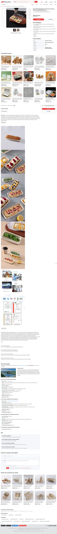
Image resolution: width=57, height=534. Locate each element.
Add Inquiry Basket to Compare (16, 32)
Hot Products (10, 528)
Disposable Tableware (21, 6)
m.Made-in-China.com (30, 529)
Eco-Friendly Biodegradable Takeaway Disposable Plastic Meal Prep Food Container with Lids (50, 99)
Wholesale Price (34, 528)
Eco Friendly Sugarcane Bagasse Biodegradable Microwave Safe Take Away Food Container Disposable (6, 99)
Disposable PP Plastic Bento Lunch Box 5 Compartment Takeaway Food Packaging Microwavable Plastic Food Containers (28, 83)
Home (2, 6)
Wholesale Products (28, 528)
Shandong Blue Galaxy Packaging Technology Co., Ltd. (42, 11)
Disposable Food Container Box (26, 521)
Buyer (36, 4)
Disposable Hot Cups (17, 521)
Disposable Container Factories (29, 519)
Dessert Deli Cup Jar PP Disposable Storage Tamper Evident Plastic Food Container (28, 67)
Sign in (55, 2)
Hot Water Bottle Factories (14, 519)
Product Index (43, 528)
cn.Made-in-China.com (37, 529)
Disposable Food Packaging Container (7, 521)
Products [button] (15, 1)
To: (5, 458)
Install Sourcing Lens (23, 525)
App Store (3, 525)
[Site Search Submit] (36, 2)
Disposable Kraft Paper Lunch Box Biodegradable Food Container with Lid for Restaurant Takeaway (17, 67)
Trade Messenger (15, 525)
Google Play (8, 525)
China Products (15, 528)
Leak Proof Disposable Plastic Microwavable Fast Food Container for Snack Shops (50, 67)
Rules (55, 4)
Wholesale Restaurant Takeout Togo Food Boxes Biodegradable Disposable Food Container (6, 67)
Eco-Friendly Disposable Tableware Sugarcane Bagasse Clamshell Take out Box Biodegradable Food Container (39, 67)
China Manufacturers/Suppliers (21, 528)
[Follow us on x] (50, 525)
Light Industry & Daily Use (7, 6)
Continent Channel (39, 528)
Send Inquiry (39, 19)
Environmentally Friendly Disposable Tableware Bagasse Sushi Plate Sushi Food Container (51, 502)
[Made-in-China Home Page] (6, 2)
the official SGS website (22, 365)
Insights (47, 528)
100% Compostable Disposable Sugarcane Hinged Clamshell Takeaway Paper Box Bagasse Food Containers (39, 99)
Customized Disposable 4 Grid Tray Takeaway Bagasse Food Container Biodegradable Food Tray (17, 502)
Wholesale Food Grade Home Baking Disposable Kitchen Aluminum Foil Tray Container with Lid (17, 99)
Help (40, 4)
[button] (33, 1)
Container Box (21, 519)
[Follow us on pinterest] (54, 525)
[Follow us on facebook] (49, 525)
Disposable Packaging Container (40, 519)
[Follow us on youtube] (53, 525)
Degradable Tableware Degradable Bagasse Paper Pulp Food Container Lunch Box (6, 486)
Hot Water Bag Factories (5, 519)
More (1, 522)
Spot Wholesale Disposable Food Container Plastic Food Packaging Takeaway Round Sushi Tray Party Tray (50, 83)
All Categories (4, 4)
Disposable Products (14, 6)
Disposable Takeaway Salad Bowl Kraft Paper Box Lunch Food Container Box (39, 83)
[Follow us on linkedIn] (55, 525)
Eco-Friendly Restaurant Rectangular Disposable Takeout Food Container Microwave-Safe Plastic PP (17, 83)
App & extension (45, 4)
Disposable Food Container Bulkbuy (44, 521)
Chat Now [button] (51, 19)
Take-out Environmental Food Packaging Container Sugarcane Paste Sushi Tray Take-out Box (39, 486)
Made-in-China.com (24, 529)
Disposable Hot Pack (35, 521)
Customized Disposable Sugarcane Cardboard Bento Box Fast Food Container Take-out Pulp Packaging (28, 502)
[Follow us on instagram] (51, 525)
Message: (4, 460)
